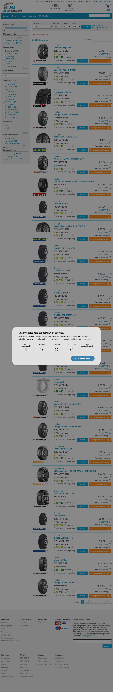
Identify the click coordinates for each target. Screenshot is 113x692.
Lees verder (85, 339)
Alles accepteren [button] (82, 358)
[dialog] (56, 346)
